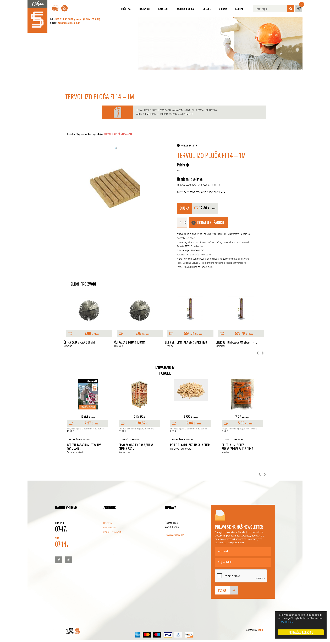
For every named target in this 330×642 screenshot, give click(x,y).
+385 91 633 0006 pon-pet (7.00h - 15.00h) (77, 19)
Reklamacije (109, 527)
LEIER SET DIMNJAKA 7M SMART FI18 (236, 342)
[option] (89, 321)
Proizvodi (144, 8)
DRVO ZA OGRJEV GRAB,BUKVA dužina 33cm (136, 446)
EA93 (260, 630)
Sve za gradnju (94, 134)
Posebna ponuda (185, 8)
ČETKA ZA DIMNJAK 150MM (129, 342)
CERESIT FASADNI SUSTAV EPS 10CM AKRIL (84, 446)
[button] (258, 353)
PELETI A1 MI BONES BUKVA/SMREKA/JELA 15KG (237, 446)
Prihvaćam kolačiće (301, 632)
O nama (223, 8)
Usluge (207, 8)
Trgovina (81, 134)
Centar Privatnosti (112, 531)
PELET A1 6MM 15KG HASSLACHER (190, 445)
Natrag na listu (189, 145)
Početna (126, 8)
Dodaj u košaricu (210, 222)
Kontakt (240, 8)
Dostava (107, 523)
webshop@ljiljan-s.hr (69, 22)
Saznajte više (287, 621)
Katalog (163, 8)
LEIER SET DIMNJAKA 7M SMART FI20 (186, 342)
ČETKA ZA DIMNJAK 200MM (79, 342)
